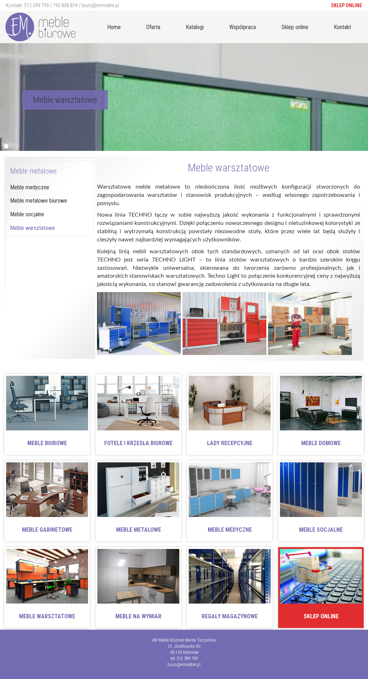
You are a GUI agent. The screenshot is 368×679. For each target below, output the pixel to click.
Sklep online (346, 5)
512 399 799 (36, 5)
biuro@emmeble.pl (100, 5)
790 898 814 (65, 5)
